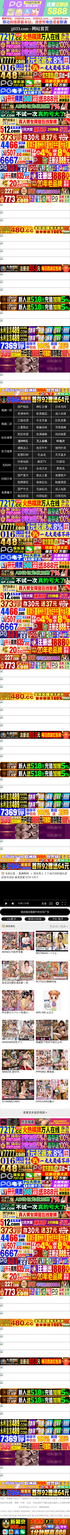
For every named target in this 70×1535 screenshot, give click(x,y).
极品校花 (23, 495)
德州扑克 (60, 447)
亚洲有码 (23, 413)
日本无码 (60, 406)
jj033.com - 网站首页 (30, 28)
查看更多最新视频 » (35, 1112)
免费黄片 (60, 475)
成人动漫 (60, 413)
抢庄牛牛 (41, 447)
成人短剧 (60, 489)
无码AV (6, 465)
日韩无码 (60, 495)
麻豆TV (41, 461)
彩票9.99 (23, 454)
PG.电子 (58, 919)
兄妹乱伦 (41, 489)
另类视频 (60, 427)
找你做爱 (60, 434)
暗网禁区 (23, 482)
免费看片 (6, 492)
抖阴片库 (6, 478)
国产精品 (23, 406)
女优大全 (41, 468)
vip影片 (11, 919)
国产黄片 (23, 475)
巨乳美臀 (60, 420)
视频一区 (6, 410)
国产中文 (23, 489)
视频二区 (6, 423)
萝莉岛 (61, 468)
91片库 (23, 468)
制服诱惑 (60, 482)
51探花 (60, 461)
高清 (44, 903)
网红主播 (41, 406)
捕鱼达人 (23, 447)
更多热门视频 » (59, 926)
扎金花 (42, 454)
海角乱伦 (41, 482)
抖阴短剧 (41, 495)
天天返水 (60, 454)
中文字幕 (41, 420)
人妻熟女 (23, 427)
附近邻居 (23, 434)
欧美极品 (41, 413)
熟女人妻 (41, 475)
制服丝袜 (41, 427)
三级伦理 (23, 420)
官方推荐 (6, 451)
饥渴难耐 (41, 434)
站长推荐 (6, 437)
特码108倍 (35, 919)
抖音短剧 (23, 461)
